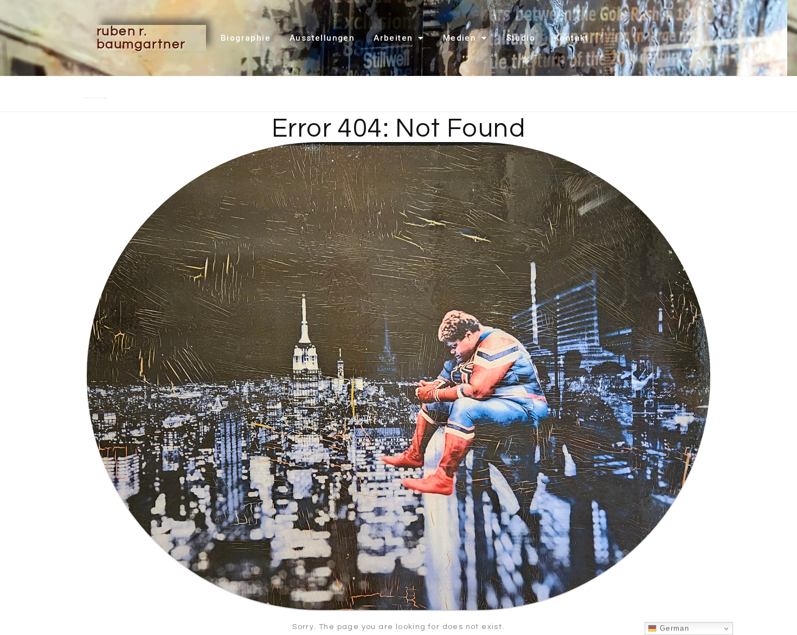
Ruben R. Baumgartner (141, 37)
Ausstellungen (322, 38)
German (673, 628)
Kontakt (571, 38)
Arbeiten (393, 38)
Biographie (246, 38)
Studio (520, 38)
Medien (459, 38)
